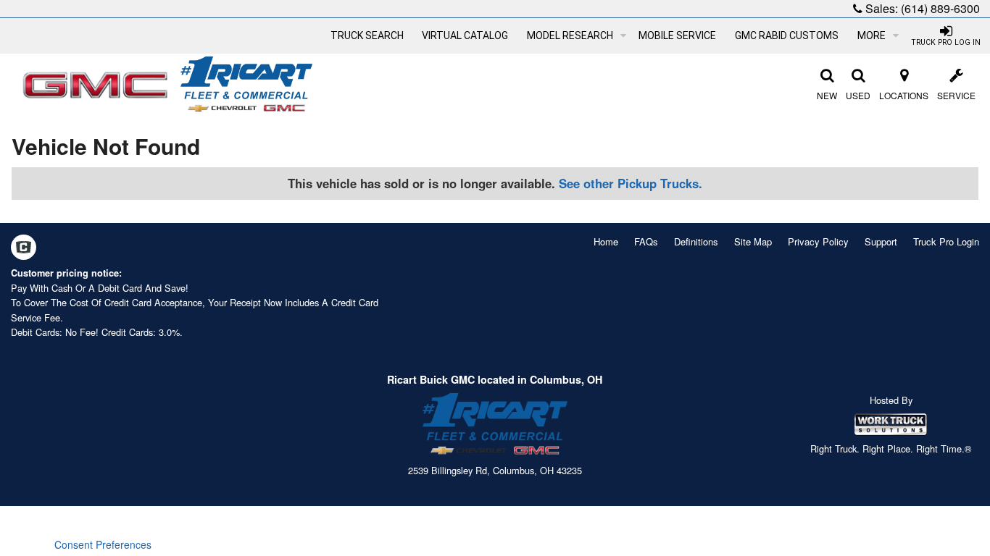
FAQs (646, 241)
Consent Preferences (102, 544)
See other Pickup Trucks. (630, 183)
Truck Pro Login (946, 241)
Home (606, 241)
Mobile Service (677, 35)
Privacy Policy (818, 241)
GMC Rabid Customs (787, 35)
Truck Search (367, 35)
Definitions (696, 241)
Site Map (753, 241)
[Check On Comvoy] (23, 248)
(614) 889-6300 (940, 8)
